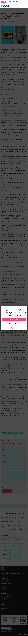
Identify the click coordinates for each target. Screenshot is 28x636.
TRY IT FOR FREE (14, 319)
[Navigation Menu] (25, 6)
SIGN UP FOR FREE (13, 1)
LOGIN (3, 1)
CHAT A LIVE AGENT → (14, 323)
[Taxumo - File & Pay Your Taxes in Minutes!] (5, 6)
